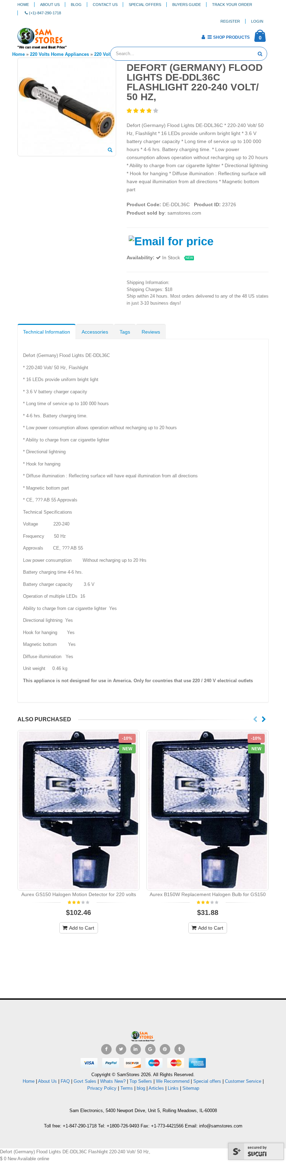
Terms (127, 1088)
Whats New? (113, 1081)
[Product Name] (78, 810)
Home (23, 4)
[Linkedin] (135, 1049)
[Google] (150, 1049)
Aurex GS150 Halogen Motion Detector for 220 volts (78, 894)
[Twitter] (121, 1049)
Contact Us (105, 4)
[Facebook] (106, 1049)
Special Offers (145, 4)
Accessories (95, 332)
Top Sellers (140, 1081)
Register (230, 21)
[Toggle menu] (74, 35)
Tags (125, 332)
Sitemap (190, 1088)
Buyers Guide (186, 4)
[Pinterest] (165, 1049)
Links (173, 1088)
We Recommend (172, 1081)
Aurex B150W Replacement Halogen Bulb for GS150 (208, 894)
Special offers (207, 1081)
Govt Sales (85, 1081)
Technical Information (46, 332)
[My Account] (203, 37)
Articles (156, 1088)
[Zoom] (110, 150)
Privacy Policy (101, 1088)
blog (141, 1088)
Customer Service (243, 1081)
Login (257, 21)
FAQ (65, 1081)
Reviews (151, 332)
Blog (76, 4)
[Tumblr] (179, 1049)
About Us (50, 4)
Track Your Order (232, 4)
